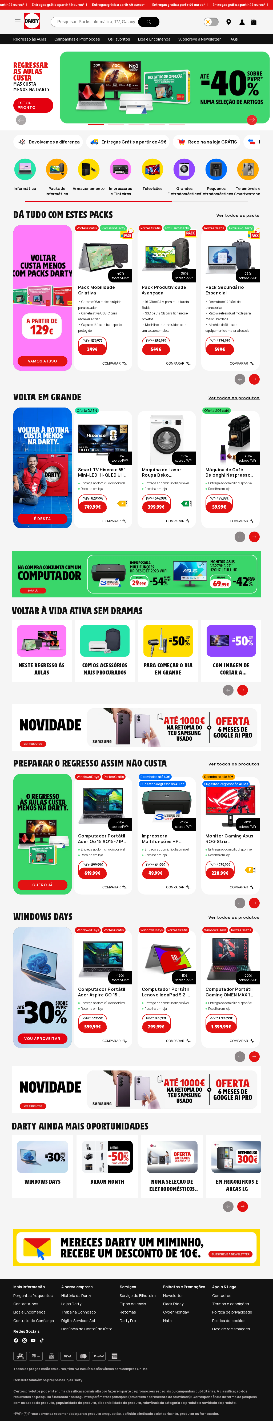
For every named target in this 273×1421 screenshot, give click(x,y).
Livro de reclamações (231, 1328)
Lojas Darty (71, 1303)
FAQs (233, 39)
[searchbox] (105, 22)
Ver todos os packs (238, 215)
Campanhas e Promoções (77, 39)
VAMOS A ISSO (42, 361)
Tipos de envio (133, 1303)
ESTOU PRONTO (26, 105)
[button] (254, 22)
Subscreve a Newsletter (199, 39)
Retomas (128, 1312)
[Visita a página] (42, 297)
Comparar (111, 363)
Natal (167, 1320)
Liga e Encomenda (154, 39)
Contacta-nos (25, 1303)
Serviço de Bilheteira (138, 1295)
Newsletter (173, 1295)
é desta (42, 518)
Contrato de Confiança (33, 1320)
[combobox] (105, 22)
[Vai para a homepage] (32, 22)
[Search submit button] (148, 22)
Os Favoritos (119, 39)
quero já (42, 884)
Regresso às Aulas (29, 39)
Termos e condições (230, 1303)
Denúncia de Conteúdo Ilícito (87, 1328)
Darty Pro (128, 1320)
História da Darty (76, 1295)
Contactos (221, 1295)
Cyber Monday (176, 1312)
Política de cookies (229, 1320)
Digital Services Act (78, 1320)
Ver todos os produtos (234, 398)
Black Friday (173, 1303)
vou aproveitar (42, 1038)
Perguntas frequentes (33, 1295)
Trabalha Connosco (78, 1312)
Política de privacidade (232, 1312)
